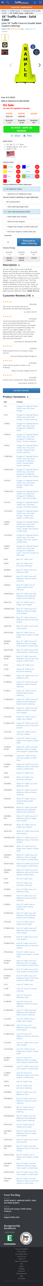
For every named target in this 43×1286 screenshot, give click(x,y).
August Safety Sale (11, 1217)
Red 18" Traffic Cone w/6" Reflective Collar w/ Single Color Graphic (26, 1133)
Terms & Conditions (21, 1249)
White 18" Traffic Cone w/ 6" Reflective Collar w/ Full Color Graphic (28, 839)
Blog (21, 1276)
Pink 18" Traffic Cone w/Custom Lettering (24, 884)
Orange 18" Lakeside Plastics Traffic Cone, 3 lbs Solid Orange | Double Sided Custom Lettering (28, 448)
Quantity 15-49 (21, 121)
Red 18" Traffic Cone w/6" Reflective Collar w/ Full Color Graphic (28, 1148)
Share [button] (17, 135)
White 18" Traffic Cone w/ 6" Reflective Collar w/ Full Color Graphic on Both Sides (28, 872)
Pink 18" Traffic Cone (24, 879)
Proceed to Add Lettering (29, 242)
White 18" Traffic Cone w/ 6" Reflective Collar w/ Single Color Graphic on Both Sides (27, 857)
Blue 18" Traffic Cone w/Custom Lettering (25, 564)
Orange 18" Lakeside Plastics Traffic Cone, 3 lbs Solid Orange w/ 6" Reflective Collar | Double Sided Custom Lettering (28, 460)
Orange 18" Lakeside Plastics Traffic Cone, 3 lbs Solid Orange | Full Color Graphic (28, 504)
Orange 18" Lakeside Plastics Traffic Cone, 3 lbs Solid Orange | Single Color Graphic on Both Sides (28, 514)
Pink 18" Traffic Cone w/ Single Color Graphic (26, 923)
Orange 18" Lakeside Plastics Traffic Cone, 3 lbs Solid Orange (28, 408)
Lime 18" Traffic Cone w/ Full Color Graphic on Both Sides (27, 1067)
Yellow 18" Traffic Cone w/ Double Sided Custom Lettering (26, 693)
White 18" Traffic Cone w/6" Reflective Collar (27, 784)
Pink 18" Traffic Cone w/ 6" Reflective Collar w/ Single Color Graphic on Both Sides (27, 963)
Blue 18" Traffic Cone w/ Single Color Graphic (26, 603)
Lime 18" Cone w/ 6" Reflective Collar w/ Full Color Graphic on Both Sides (28, 1075)
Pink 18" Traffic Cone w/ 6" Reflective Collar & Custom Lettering (27, 898)
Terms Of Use (21, 1256)
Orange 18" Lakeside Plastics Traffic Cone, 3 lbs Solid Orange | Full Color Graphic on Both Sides (28, 538)
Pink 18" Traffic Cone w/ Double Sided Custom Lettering (26, 906)
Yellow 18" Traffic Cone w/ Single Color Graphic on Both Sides (28, 740)
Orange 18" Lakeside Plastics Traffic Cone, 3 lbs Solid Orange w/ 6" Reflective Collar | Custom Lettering (28, 437)
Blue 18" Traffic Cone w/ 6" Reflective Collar (27, 571)
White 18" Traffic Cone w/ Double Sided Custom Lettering (26, 801)
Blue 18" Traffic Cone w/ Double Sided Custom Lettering (26, 587)
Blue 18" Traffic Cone (25, 559)
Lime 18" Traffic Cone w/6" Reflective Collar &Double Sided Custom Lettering (27, 1012)
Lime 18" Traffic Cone (25, 984)
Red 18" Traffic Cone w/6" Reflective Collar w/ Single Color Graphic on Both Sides (27, 1165)
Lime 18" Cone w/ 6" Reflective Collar (24, 996)
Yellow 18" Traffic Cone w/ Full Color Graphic (26, 733)
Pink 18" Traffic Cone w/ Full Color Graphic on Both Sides (27, 970)
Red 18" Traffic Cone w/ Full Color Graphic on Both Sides (27, 1173)
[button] (40, 65)
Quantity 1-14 (9, 121)
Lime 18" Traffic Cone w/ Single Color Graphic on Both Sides (28, 1051)
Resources (21, 1271)
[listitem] (11, 166)
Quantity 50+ (33, 121)
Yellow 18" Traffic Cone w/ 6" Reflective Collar (27, 677)
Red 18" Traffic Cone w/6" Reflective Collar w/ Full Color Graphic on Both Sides (28, 1180)
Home (4, 11)
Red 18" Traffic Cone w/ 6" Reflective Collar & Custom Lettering (27, 1100)
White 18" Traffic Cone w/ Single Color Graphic (26, 826)
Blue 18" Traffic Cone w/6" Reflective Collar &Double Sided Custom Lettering (26, 596)
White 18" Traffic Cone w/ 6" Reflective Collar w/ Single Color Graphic (27, 818)
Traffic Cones (15, 11)
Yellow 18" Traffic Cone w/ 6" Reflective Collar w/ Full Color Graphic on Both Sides (28, 766)
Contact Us (21, 1259)
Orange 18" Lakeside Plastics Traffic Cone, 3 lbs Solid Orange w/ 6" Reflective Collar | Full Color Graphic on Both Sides (28, 550)
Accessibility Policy (21, 1254)
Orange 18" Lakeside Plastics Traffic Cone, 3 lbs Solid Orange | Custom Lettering (28, 417)
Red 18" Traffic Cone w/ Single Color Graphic (25, 1125)
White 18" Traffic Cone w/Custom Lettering (25, 778)
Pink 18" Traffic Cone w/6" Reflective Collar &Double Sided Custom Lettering (26, 915)
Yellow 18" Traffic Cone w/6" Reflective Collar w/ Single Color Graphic (27, 710)
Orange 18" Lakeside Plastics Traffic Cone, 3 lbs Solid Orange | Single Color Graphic (28, 483)
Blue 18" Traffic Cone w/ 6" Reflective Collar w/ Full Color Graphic (28, 619)
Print (29, 135)
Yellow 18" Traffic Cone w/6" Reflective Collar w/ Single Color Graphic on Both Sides (27, 749)
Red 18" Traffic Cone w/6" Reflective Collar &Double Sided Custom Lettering (26, 1118)
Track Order (21, 1278)
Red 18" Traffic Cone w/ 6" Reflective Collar (26, 1093)
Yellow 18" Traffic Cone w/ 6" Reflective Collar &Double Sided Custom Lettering (27, 701)
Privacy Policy (21, 1251)
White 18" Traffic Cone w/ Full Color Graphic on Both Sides (28, 865)
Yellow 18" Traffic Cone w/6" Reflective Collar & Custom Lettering (27, 684)
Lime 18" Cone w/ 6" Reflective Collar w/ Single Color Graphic (26, 1027)
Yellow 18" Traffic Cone (25, 665)
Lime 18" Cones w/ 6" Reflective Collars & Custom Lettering (27, 1003)
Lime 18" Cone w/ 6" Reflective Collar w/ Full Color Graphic (28, 1036)
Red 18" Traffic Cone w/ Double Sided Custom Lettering (25, 1109)
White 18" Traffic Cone (25, 773)
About (21, 1266)
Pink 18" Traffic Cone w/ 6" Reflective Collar (27, 890)
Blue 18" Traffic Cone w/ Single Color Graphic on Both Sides (28, 634)
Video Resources (21, 1274)
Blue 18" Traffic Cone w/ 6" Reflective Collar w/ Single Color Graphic (27, 611)
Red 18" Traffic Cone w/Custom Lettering (24, 1087)
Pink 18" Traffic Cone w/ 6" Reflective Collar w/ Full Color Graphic (28, 945)
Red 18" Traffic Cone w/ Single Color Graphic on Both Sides (28, 1157)
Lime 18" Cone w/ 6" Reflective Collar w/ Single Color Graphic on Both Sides (27, 1060)
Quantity (7, 235)
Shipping (21, 1269)
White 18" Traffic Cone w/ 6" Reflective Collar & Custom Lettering (27, 792)
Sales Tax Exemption (21, 1261)
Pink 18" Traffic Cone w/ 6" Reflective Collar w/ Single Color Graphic (27, 930)
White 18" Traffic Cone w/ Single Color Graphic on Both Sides (28, 848)
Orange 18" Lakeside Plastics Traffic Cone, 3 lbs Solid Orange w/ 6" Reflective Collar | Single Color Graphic (28, 472)
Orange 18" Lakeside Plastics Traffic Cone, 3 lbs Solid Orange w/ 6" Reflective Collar (28, 426)
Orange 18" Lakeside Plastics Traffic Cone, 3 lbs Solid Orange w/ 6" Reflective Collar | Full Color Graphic (28, 494)
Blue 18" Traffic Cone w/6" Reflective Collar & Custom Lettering (27, 578)
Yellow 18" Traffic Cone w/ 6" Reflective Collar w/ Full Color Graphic (28, 725)
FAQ (21, 1264)
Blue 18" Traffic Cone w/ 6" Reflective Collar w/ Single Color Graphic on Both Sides (27, 643)
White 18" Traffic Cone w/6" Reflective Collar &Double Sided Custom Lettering (27, 809)
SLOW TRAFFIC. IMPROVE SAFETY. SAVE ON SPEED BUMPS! (20, 1201)
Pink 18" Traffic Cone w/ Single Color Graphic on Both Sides (28, 954)
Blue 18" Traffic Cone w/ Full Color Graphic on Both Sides (27, 651)
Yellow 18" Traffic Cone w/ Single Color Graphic (26, 718)
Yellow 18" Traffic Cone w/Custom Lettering (25, 670)
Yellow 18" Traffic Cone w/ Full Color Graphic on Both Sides (27, 758)
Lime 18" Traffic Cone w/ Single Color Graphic (26, 1020)
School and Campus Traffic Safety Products (17, 1210)
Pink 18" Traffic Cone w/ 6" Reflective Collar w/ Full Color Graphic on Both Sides (28, 978)
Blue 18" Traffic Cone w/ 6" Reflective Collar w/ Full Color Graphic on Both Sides (28, 658)
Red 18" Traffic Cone (24, 1081)
